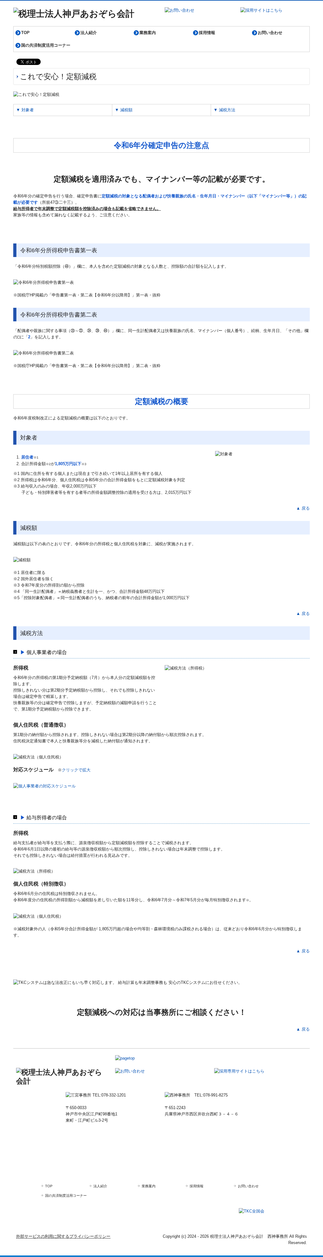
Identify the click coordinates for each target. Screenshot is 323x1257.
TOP (25, 32)
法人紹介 (88, 32)
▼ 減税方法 (224, 110)
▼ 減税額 (123, 110)
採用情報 (207, 32)
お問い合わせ (270, 32)
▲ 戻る (303, 508)
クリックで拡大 (76, 770)
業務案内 (147, 32)
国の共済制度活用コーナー (45, 45)
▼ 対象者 (25, 110)
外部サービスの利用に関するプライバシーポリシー (63, 1236)
